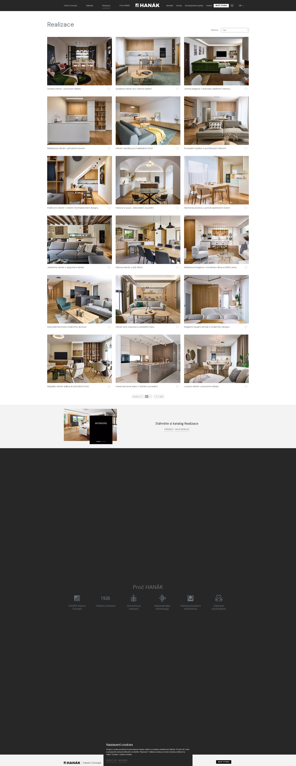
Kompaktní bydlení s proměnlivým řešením (205, 148)
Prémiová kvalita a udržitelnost (190, 607)
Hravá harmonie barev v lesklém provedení (137, 386)
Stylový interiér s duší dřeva (129, 267)
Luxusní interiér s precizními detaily (201, 386)
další (161, 396)
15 (156, 396)
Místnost (214, 30)
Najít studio (223, 762)
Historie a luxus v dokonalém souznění (135, 207)
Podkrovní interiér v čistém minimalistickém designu (72, 207)
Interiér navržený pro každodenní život (134, 148)
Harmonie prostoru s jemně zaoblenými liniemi (207, 207)
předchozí (136, 396)
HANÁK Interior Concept (77, 607)
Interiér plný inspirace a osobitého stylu (135, 327)
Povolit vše (111, 760)
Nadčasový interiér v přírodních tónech (66, 148)
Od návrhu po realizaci (134, 607)
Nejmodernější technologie (162, 607)
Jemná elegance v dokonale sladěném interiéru (207, 88)
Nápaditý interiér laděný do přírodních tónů (68, 386)
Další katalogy (182, 429)
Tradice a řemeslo (106, 605)
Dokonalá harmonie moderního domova (66, 327)
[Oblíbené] (232, 5)
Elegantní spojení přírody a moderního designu (207, 327)
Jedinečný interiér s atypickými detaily (65, 267)
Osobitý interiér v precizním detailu (64, 88)
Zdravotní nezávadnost (219, 607)
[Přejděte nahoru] (291, 761)
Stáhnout (169, 429)
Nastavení (122, 760)
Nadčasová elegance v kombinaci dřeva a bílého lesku (210, 267)
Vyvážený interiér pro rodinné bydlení (134, 88)
